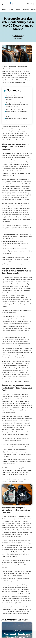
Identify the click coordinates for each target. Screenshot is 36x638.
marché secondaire (17, 71)
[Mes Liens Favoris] (12, 4)
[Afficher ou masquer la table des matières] (25, 91)
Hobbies (17, 630)
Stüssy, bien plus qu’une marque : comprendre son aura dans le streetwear (16, 97)
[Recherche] (28, 4)
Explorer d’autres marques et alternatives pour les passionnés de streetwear (16, 118)
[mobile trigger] (3, 4)
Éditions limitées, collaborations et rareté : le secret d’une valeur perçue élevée (16, 111)
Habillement (18, 35)
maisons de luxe (12, 75)
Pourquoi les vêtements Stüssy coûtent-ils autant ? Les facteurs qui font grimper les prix (17, 104)
